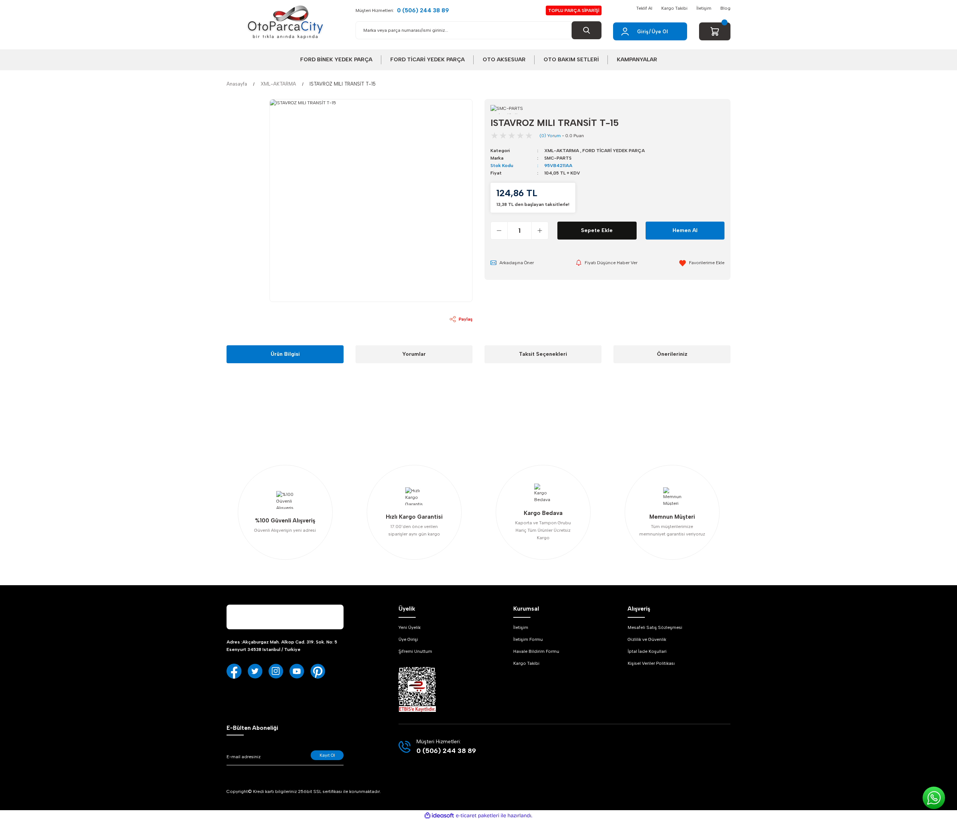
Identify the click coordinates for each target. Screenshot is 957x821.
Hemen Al (685, 230)
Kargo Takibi (674, 8)
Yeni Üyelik (410, 627)
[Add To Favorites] (701, 262)
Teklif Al (644, 8)
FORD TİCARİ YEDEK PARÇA (613, 150)
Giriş (642, 31)
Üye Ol (660, 31)
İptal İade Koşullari (647, 651)
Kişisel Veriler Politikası (651, 663)
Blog (725, 8)
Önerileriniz (672, 354)
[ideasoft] (439, 815)
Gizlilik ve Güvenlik (647, 639)
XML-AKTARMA (561, 150)
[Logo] (285, 22)
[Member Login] (625, 31)
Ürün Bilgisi (285, 354)
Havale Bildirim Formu (536, 651)
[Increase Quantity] (539, 230)
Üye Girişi (408, 639)
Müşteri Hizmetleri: (402, 10)
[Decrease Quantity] (499, 230)
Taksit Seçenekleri (543, 354)
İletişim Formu (528, 639)
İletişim (703, 8)
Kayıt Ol (327, 755)
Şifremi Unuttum (415, 651)
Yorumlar (414, 354)
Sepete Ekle (597, 230)
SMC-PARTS (558, 158)
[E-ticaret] (477, 815)
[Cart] (714, 31)
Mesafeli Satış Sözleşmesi (655, 627)
